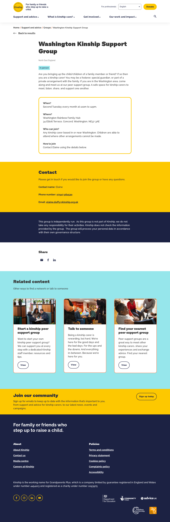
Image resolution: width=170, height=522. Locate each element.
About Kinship (21, 450)
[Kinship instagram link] (24, 498)
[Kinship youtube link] (39, 498)
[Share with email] (42, 260)
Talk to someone (81, 328)
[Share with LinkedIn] (54, 260)
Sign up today (146, 396)
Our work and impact (122, 17)
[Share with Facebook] (48, 260)
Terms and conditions (101, 450)
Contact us (19, 455)
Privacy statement (99, 455)
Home (16, 28)
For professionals (108, 7)
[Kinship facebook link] (16, 498)
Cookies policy (97, 461)
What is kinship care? (60, 17)
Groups (47, 28)
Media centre (21, 461)
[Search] (155, 19)
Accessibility (96, 472)
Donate (150, 7)
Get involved (91, 17)
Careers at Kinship (23, 467)
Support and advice (25, 17)
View (23, 365)
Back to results (26, 33)
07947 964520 (64, 195)
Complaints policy (99, 467)
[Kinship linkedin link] (32, 498)
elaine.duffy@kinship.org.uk (62, 202)
